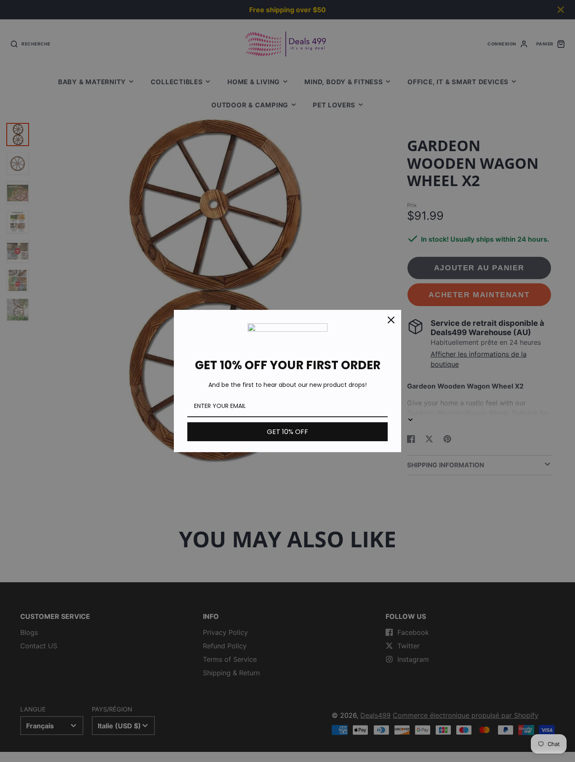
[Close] (391, 320)
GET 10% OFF (287, 432)
